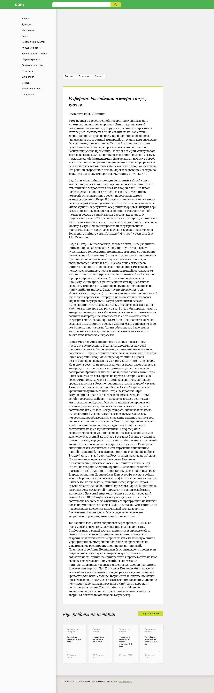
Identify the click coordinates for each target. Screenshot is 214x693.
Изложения (28, 30)
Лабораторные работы (34, 53)
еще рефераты (151, 613)
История (98, 76)
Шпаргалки (28, 94)
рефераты (84, 76)
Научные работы (31, 59)
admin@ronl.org (125, 682)
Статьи (26, 83)
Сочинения (28, 77)
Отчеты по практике (32, 65)
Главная (69, 76)
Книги (25, 36)
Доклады (27, 24)
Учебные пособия (31, 88)
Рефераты (27, 71)
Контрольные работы (33, 42)
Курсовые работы (31, 48)
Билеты (26, 18)
